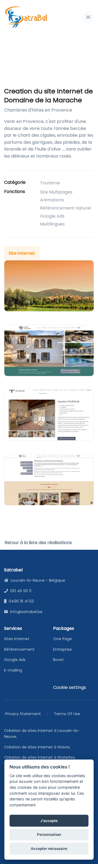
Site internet (22, 253)
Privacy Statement (23, 713)
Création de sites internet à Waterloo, (41, 757)
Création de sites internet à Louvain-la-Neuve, (41, 733)
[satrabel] (26, 17)
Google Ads (15, 659)
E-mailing (13, 670)
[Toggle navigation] (88, 17)
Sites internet (16, 639)
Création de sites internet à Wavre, (38, 747)
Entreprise (62, 649)
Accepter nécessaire (49, 848)
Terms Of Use (67, 713)
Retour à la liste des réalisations (38, 542)
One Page (62, 639)
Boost (58, 659)
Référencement (19, 649)
